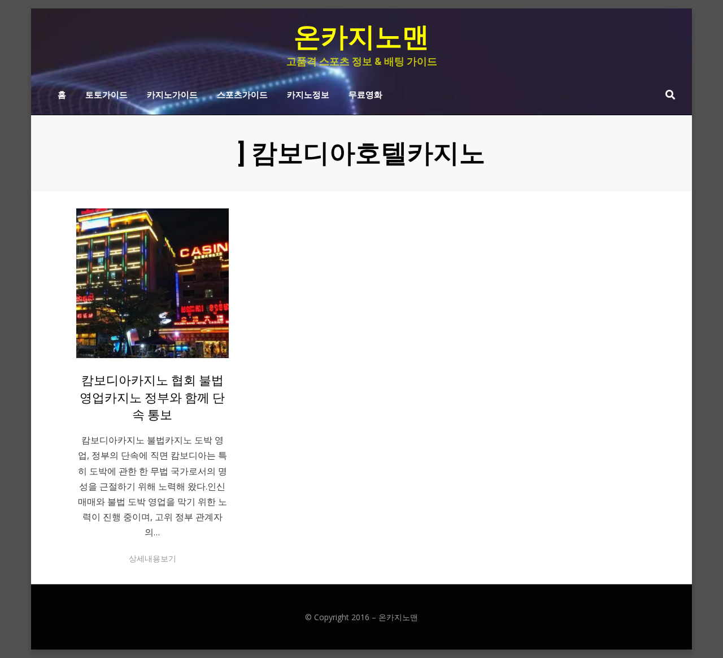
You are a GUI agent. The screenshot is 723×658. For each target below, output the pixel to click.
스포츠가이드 (242, 94)
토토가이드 (106, 94)
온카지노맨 (361, 37)
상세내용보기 (152, 558)
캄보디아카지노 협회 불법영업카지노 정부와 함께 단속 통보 (152, 397)
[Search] (667, 94)
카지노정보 (308, 94)
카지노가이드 (172, 94)
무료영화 (365, 94)
